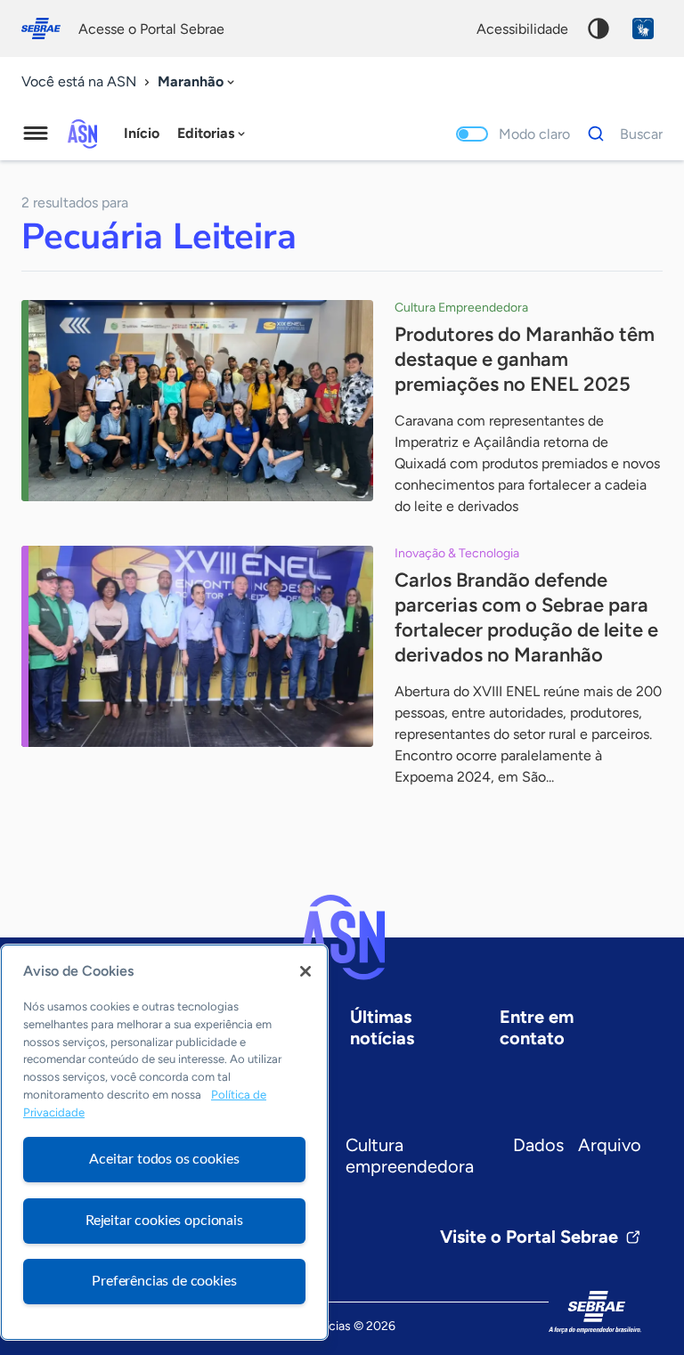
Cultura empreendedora (410, 1155)
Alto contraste (598, 28)
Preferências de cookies (164, 1281)
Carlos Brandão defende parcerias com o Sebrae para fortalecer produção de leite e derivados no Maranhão (526, 617)
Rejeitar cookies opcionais (164, 1220)
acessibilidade (522, 28)
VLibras (643, 28)
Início (141, 133)
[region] (164, 1142)
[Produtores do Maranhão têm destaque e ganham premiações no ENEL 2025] (197, 400)
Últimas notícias (382, 1027)
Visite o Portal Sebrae (529, 1236)
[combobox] (198, 82)
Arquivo (609, 1145)
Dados (538, 1145)
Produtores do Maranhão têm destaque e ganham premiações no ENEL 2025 (525, 359)
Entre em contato (537, 1027)
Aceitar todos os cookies (164, 1159)
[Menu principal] (35, 133)
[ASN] (342, 937)
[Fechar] (305, 971)
